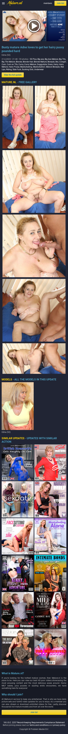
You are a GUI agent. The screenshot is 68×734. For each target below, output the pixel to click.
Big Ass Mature (51, 59)
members (48, 3)
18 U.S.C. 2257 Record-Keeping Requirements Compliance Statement (34, 722)
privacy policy (59, 725)
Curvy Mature (30, 64)
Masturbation (39, 67)
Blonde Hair (28, 62)
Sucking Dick (27, 69)
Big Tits (62, 59)
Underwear (39, 69)
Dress (50, 64)
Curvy (20, 64)
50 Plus (33, 59)
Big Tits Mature (8, 62)
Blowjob (51, 62)
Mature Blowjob (53, 67)
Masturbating (26, 67)
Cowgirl (62, 62)
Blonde (19, 62)
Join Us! (60, 3)
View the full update (12, 75)
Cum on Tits (12, 64)
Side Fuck (17, 69)
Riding (9, 69)
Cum (4, 64)
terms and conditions (39, 725)
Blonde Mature (40, 62)
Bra (56, 62)
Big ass (40, 59)
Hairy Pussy (14, 67)
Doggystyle (42, 64)
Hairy (55, 64)
